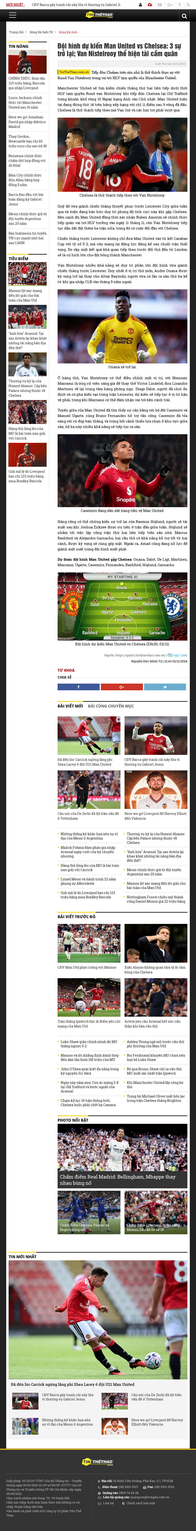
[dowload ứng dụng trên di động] (150, 4)
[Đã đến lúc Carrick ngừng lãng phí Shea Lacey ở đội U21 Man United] (89, 735)
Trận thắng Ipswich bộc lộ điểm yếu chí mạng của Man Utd (89, 1023)
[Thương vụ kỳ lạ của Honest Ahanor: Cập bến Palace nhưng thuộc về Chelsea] (27, 364)
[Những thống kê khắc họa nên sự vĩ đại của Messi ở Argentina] (25, 1426)
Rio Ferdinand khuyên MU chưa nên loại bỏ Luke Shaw (156, 1057)
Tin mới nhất (22, 1256)
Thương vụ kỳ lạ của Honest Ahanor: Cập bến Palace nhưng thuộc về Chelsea (156, 838)
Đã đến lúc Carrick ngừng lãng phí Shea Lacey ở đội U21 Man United (85, 762)
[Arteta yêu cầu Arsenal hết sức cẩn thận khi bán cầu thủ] (156, 997)
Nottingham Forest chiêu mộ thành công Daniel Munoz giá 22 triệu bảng (156, 899)
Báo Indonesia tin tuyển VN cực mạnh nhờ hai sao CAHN (28, 238)
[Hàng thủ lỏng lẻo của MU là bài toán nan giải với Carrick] (27, 412)
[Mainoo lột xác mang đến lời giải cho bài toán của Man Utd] (27, 274)
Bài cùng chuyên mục (111, 706)
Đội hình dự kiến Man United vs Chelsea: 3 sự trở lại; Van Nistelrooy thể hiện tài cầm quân (119, 49)
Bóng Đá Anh (68, 32)
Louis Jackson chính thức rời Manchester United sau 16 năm (25, 102)
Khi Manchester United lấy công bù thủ (155, 1085)
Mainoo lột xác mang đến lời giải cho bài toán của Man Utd (156, 885)
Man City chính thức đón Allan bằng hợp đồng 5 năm (25, 180)
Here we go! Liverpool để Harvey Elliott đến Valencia (155, 816)
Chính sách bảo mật (140, 1503)
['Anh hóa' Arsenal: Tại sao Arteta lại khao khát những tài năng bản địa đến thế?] (27, 317)
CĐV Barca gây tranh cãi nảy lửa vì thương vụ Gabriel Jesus (50, 4)
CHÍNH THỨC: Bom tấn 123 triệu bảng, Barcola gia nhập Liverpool (27, 83)
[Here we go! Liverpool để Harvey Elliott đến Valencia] (156, 789)
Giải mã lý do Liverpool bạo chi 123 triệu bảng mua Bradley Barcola (88, 895)
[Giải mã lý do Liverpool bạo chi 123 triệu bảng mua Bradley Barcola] (27, 455)
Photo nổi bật (73, 1120)
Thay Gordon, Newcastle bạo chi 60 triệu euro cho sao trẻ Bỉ (28, 141)
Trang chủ (16, 32)
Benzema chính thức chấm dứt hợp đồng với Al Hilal (27, 161)
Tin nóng (18, 46)
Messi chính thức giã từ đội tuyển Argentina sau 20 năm (154, 872)
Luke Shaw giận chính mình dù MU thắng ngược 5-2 (89, 1044)
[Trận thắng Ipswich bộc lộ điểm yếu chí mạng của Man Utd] (89, 997)
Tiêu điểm (18, 258)
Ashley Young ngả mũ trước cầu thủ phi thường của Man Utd (155, 1044)
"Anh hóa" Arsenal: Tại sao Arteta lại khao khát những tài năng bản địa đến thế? (155, 856)
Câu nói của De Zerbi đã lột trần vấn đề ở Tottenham (88, 816)
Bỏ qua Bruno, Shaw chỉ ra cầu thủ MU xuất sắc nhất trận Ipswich (154, 1071)
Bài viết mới (70, 706)
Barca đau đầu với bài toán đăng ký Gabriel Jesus (26, 199)
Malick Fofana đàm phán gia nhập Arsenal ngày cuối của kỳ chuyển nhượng (88, 851)
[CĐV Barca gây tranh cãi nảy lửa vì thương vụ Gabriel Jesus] (156, 735)
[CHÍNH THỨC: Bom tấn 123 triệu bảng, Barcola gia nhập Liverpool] (27, 62)
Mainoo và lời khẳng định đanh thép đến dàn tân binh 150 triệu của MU (90, 1057)
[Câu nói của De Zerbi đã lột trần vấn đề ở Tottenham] (89, 789)
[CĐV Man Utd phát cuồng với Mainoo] (89, 943)
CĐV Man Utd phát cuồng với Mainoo (87, 967)
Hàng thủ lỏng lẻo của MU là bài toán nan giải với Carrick (90, 867)
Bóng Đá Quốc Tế (41, 32)
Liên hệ (108, 1503)
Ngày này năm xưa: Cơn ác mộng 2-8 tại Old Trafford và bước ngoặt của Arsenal (90, 1087)
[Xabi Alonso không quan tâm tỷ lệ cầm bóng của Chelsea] (156, 943)
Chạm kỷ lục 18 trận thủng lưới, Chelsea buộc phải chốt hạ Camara (88, 1102)
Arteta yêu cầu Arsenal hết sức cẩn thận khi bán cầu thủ (152, 1023)
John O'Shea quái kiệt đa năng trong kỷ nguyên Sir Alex (90, 1071)
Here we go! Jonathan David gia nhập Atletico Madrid (27, 122)
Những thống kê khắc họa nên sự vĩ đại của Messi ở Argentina (89, 836)
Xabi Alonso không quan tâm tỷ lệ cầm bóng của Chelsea (155, 969)
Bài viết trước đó (77, 916)
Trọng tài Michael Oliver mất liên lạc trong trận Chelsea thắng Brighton (156, 1098)
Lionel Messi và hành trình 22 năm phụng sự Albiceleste (88, 881)
